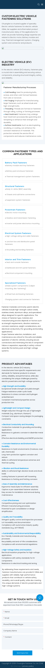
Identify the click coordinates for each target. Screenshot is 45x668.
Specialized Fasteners (15, 283)
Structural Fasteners (14, 186)
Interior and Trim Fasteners (18, 259)
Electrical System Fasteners (18, 233)
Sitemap (17, 666)
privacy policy (28, 666)
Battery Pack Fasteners (16, 163)
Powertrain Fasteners (15, 210)
